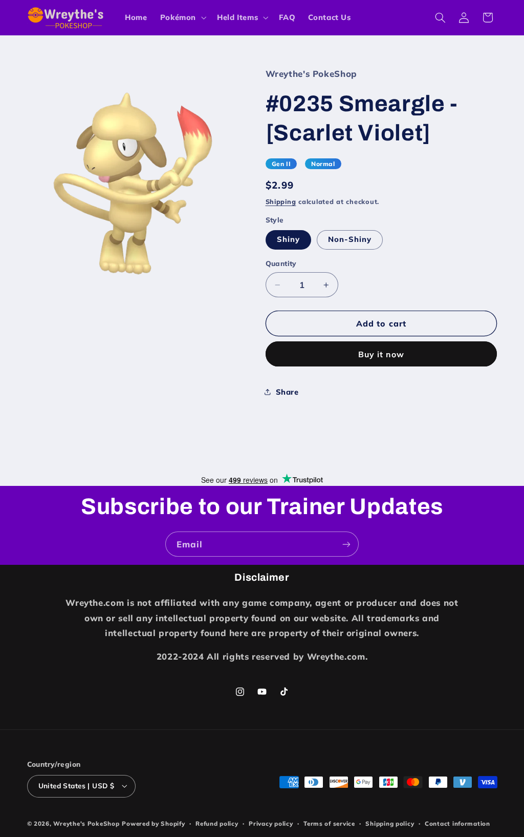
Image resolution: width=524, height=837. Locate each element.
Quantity (281, 263)
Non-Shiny (350, 239)
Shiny (288, 239)
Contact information (457, 823)
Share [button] (287, 392)
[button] (182, 17)
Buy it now (381, 354)
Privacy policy (271, 823)
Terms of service (329, 823)
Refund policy (216, 823)
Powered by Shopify (153, 823)
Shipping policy (389, 823)
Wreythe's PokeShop (86, 823)
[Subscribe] (346, 544)
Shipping (281, 201)
